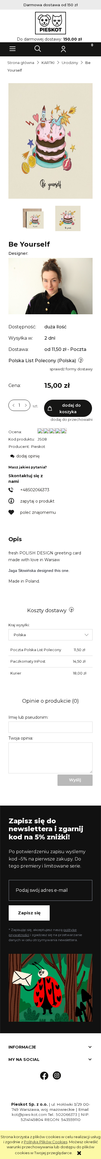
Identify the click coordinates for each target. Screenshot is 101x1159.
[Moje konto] (63, 48)
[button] (12, 48)
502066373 (66, 1114)
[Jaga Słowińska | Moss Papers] (50, 285)
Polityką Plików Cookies (45, 1142)
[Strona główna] (50, 23)
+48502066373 (34, 489)
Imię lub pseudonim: (28, 717)
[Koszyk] (88, 48)
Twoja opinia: (20, 738)
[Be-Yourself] (67, 218)
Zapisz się (29, 912)
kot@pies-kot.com (29, 1114)
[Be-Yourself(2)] (34, 218)
